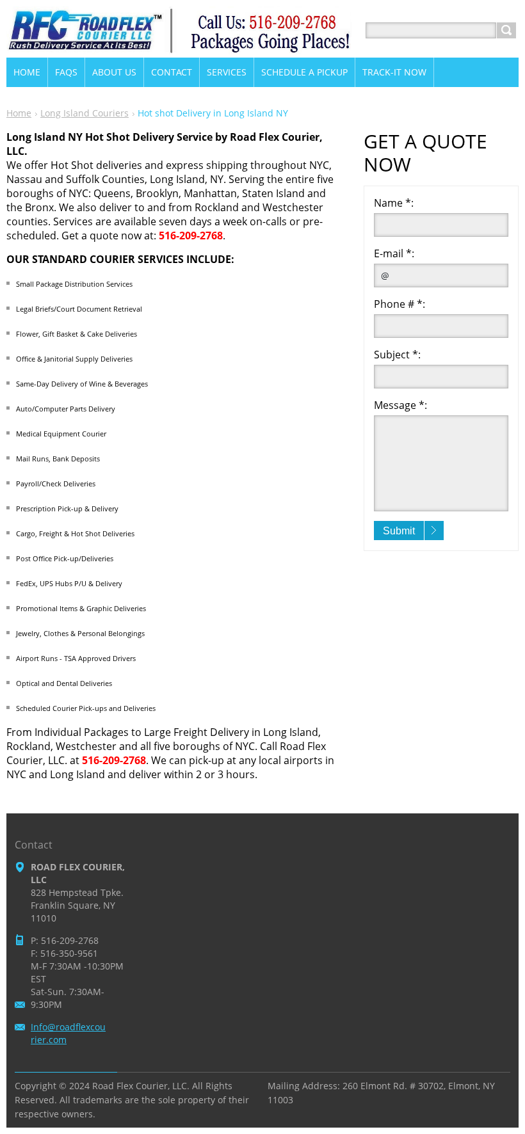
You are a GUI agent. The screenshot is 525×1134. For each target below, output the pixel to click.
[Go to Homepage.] (179, 46)
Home (18, 113)
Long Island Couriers (84, 113)
